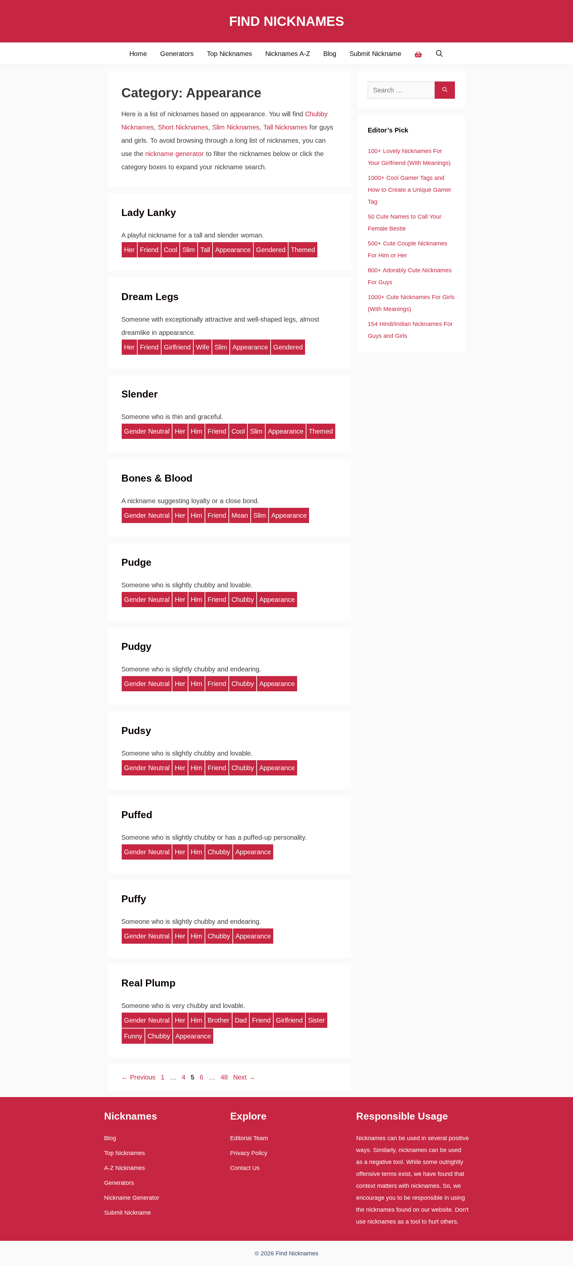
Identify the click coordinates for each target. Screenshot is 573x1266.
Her (129, 249)
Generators (177, 53)
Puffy (133, 898)
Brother (218, 1020)
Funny (133, 1036)
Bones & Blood (156, 478)
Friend (149, 249)
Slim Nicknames (235, 127)
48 (224, 1077)
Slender (139, 394)
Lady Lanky (148, 212)
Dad (241, 1020)
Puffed (136, 814)
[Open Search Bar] (440, 54)
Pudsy (136, 730)
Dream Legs (150, 296)
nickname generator (174, 153)
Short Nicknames (183, 127)
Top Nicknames (229, 53)
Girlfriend (177, 347)
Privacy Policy (248, 1153)
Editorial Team (249, 1138)
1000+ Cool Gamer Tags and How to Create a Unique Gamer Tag (409, 190)
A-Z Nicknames (124, 1168)
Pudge (136, 562)
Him (196, 431)
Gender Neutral (146, 431)
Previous (138, 1077)
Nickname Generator (131, 1197)
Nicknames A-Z (287, 53)
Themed (303, 249)
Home (138, 53)
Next (244, 1077)
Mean (239, 515)
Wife (202, 347)
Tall (205, 249)
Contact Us (245, 1168)
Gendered (271, 249)
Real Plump (148, 982)
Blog (329, 53)
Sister (316, 1020)
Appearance (233, 249)
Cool (170, 249)
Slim (188, 249)
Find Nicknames (286, 21)
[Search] (445, 90)
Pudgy (136, 646)
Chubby (242, 599)
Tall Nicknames (285, 127)
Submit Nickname (375, 53)
